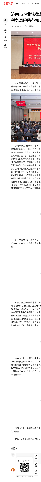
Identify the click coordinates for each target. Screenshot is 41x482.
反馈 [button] (36, 466)
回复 (17, 476)
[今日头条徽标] (8, 3)
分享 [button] (5, 47)
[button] (18, 3)
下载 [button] (36, 472)
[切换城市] (32, 3)
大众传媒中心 (29, 26)
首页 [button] (36, 458)
